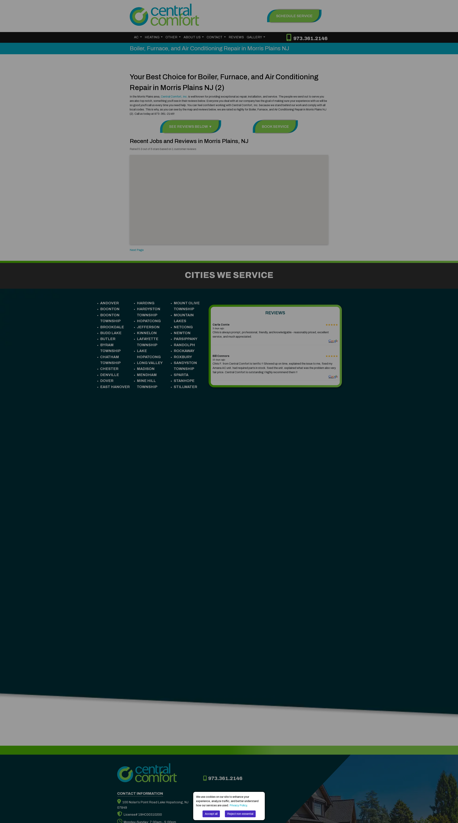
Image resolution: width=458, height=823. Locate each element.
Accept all (211, 813)
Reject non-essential (240, 813)
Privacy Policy (238, 805)
